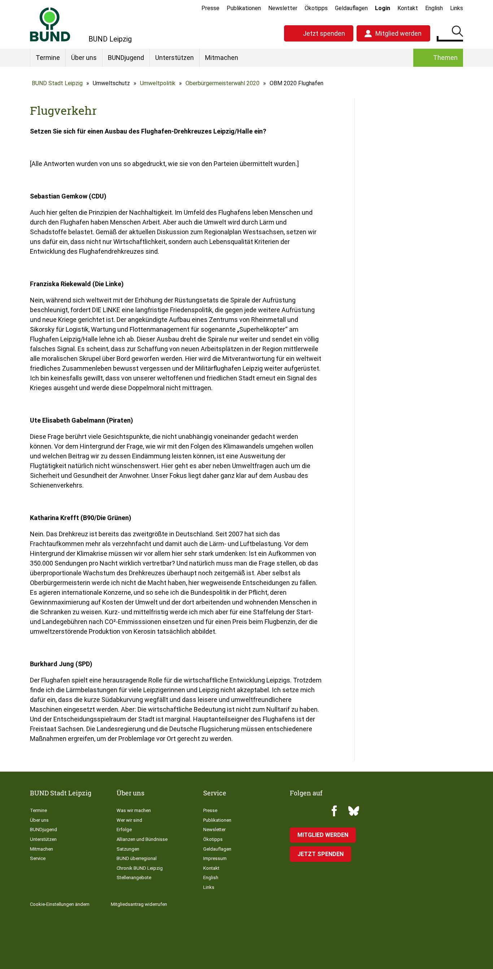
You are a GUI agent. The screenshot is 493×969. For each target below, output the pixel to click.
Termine (48, 57)
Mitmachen (221, 57)
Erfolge (124, 829)
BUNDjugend (126, 57)
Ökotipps (316, 8)
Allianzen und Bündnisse (142, 839)
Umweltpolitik (157, 83)
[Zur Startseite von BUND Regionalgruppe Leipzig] (50, 24)
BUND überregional (137, 858)
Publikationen (244, 8)
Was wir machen (134, 810)
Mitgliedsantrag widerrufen (139, 904)
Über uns (84, 57)
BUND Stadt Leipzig (57, 83)
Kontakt (407, 8)
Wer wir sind (129, 820)
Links (456, 8)
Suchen (457, 32)
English (434, 8)
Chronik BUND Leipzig (140, 868)
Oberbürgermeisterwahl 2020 (222, 83)
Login (382, 8)
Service (37, 858)
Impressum (215, 858)
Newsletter (282, 8)
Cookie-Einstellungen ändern (60, 904)
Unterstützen (174, 57)
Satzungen (128, 849)
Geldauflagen (351, 8)
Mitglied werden (398, 33)
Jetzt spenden (324, 33)
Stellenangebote (134, 877)
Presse (210, 8)
